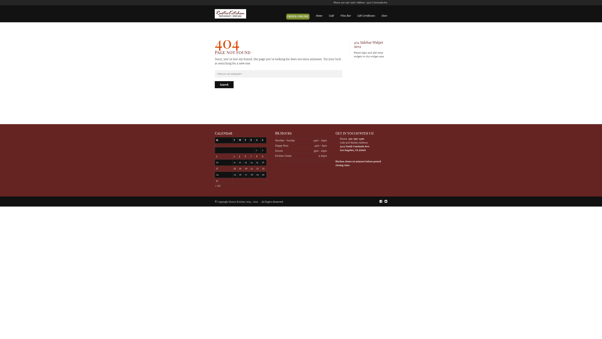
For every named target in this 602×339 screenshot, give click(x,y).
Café (331, 15)
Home (319, 15)
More (384, 15)
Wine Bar (345, 15)
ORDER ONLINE (298, 16)
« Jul (217, 186)
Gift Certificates (366, 15)
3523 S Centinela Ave (376, 2)
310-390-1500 (348, 2)
